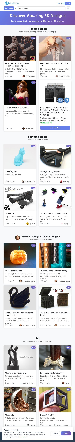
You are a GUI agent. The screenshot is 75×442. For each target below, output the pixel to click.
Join (68, 3)
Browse (10, 8)
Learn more (24, 437)
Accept (66, 433)
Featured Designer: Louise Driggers (40, 236)
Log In (61, 3)
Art (38, 338)
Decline (55, 433)
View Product (55, 128)
